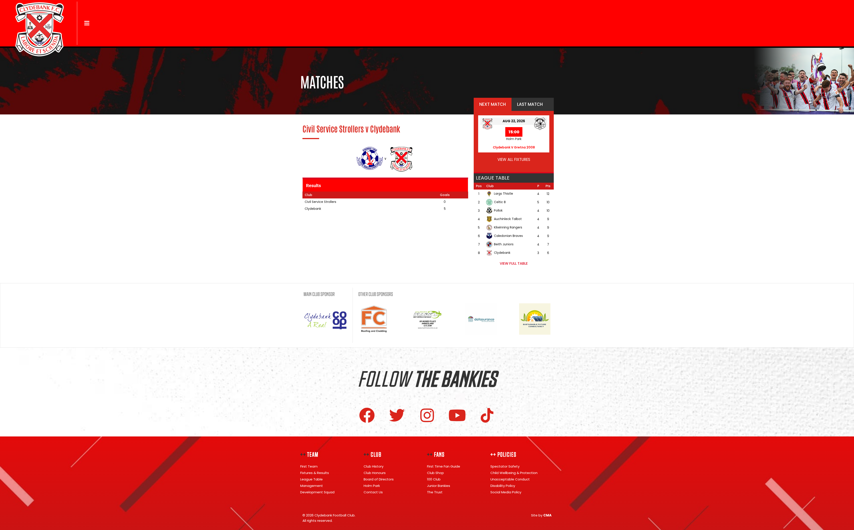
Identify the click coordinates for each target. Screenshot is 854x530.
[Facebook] (367, 415)
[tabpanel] (514, 141)
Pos (479, 186)
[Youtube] (457, 415)
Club (490, 186)
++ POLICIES (503, 455)
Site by (541, 515)
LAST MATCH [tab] (530, 104)
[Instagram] (427, 415)
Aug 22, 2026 (514, 121)
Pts (548, 186)
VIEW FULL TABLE (514, 263)
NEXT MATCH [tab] (492, 104)
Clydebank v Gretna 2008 (514, 147)
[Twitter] (397, 415)
